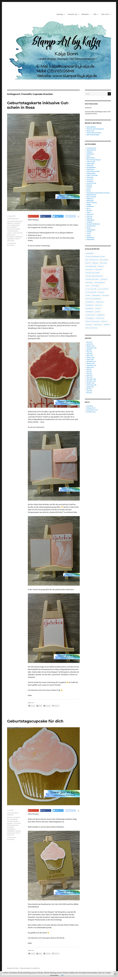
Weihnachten (90, 239)
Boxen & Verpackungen (93, 160)
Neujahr (88, 204)
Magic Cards (90, 131)
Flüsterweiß (10, 229)
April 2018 (89, 354)
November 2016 (91, 381)
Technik (88, 232)
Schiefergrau (89, 311)
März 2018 (89, 356)
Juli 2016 (88, 389)
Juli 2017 (88, 369)
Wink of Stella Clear (91, 328)
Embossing (103, 263)
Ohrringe (89, 210)
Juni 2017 (89, 371)
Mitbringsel (90, 200)
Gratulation (89, 181)
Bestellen (85, 14)
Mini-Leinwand (91, 197)
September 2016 (91, 385)
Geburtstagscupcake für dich (35, 721)
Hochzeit (89, 185)
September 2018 (91, 348)
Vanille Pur (104, 321)
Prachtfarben (89, 308)
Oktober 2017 (90, 363)
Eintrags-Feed (90, 408)
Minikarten (10, 814)
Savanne (97, 308)
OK (62, 975)
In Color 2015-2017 (103, 289)
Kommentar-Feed (92, 410)
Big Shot (9, 817)
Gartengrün (103, 279)
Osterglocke (99, 302)
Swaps (88, 228)
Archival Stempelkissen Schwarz (95, 256)
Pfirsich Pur (98, 305)
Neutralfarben (11, 829)
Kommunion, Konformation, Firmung (98, 193)
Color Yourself (90, 162)
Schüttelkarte (90, 220)
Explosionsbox (90, 173)
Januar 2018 (90, 359)
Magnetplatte (96, 295)
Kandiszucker (11, 235)
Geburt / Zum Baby (92, 175)
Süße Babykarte (91, 127)
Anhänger (89, 152)
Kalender (89, 187)
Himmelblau (95, 285)
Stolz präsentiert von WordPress (30, 968)
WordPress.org (91, 412)
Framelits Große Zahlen (93, 272)
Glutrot (9, 233)
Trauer (88, 234)
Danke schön (90, 163)
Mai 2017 (89, 373)
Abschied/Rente (91, 150)
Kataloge (60, 14)
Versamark (89, 324)
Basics (88, 156)
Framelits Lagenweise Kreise (94, 276)
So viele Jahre (100, 318)
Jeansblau (101, 292)
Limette (88, 295)
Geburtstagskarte (99, 282)
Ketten (88, 191)
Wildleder (107, 324)
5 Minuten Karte (91, 148)
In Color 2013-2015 (17, 233)
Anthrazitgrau (89, 253)
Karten (16, 218)
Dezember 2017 (91, 361)
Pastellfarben (18, 236)
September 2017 (91, 365)
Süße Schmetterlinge (92, 135)
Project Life (90, 214)
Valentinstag (90, 237)
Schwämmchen (90, 315)
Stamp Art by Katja (13, 968)
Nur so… (88, 208)
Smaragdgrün (90, 318)
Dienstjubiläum (91, 167)
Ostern (88, 212)
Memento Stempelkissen (93, 298)
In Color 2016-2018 (91, 292)
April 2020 (89, 344)
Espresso (101, 266)
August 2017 (90, 367)
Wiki (95, 14)
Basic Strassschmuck (92, 259)
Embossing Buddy (91, 266)
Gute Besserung (91, 183)
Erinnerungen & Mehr (93, 171)
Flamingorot (89, 269)
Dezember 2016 (91, 379)
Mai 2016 (89, 393)
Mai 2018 (89, 352)
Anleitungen (90, 154)
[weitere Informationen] (78, 216)
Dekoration (89, 165)
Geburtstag (10, 218)
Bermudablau (104, 259)
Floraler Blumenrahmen (93, 133)
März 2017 (89, 377)
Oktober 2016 (90, 383)
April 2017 (89, 375)
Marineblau (105, 295)
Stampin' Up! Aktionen (93, 224)
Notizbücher (90, 206)
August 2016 (90, 387)
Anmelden (89, 406)
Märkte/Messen (91, 195)
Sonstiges (89, 222)
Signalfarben (11, 238)
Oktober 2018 (90, 346)
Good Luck (89, 179)
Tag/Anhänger (90, 230)
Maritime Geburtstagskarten (95, 129)
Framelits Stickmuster (92, 279)
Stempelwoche (91, 226)
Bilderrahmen (90, 158)
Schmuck (89, 218)
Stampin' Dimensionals (92, 321)
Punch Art (89, 216)
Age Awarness (11, 221)
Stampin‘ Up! (72, 14)
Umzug (88, 235)
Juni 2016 (89, 391)
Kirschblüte (10, 236)
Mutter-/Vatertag (91, 202)
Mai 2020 (89, 342)
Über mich (105, 14)
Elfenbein (95, 263)
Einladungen (90, 169)
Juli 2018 (88, 350)
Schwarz (97, 311)
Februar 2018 (90, 357)
